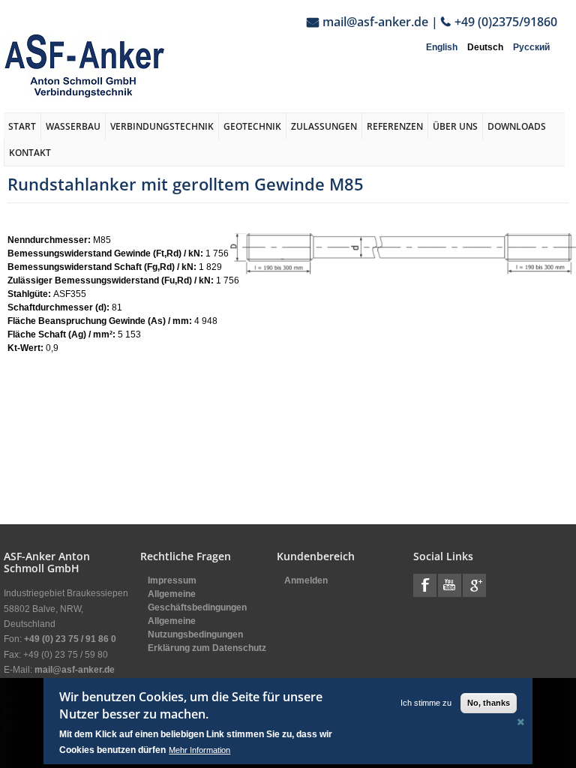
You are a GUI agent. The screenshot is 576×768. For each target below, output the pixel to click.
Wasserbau (73, 126)
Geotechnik (252, 126)
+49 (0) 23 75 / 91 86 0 (70, 639)
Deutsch (485, 47)
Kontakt (30, 152)
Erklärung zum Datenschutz (207, 648)
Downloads (517, 126)
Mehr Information (199, 750)
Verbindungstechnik (162, 126)
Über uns (455, 126)
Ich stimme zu (426, 702)
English (442, 47)
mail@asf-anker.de (375, 22)
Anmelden (306, 580)
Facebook (424, 585)
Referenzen (395, 126)
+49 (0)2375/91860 (505, 22)
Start (22, 126)
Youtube (449, 585)
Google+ (474, 585)
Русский (531, 47)
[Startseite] (84, 66)
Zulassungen (324, 126)
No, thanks (488, 702)
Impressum (172, 580)
